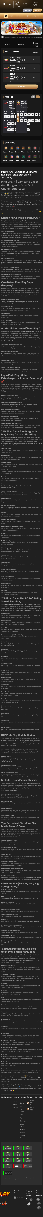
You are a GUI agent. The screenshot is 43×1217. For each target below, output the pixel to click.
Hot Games (19, 16)
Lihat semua (21, 86)
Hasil (7, 44)
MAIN (6, 148)
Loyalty (15, 1104)
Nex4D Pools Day (12, 68)
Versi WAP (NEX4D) (37, 4)
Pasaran (21, 44)
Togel (12, 16)
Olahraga (23, 1121)
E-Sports (23, 1132)
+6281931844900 (32, 1103)
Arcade (22, 1129)
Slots (28, 16)
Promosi (15, 1101)
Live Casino (36, 16)
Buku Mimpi (35, 44)
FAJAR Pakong (13, 58)
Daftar (37, 10)
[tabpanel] (21, 28)
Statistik (36, 52)
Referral (15, 1107)
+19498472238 (32, 1109)
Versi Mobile (27, 4)
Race (21, 1114)
